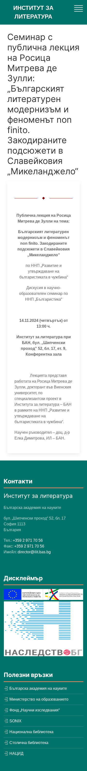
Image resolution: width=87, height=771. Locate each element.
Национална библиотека (30, 732)
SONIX (15, 721)
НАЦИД (15, 753)
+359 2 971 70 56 (28, 540)
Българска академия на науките (37, 688)
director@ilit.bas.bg (34, 552)
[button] (78, 8)
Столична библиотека (28, 743)
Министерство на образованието (38, 699)
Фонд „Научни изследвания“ (34, 710)
